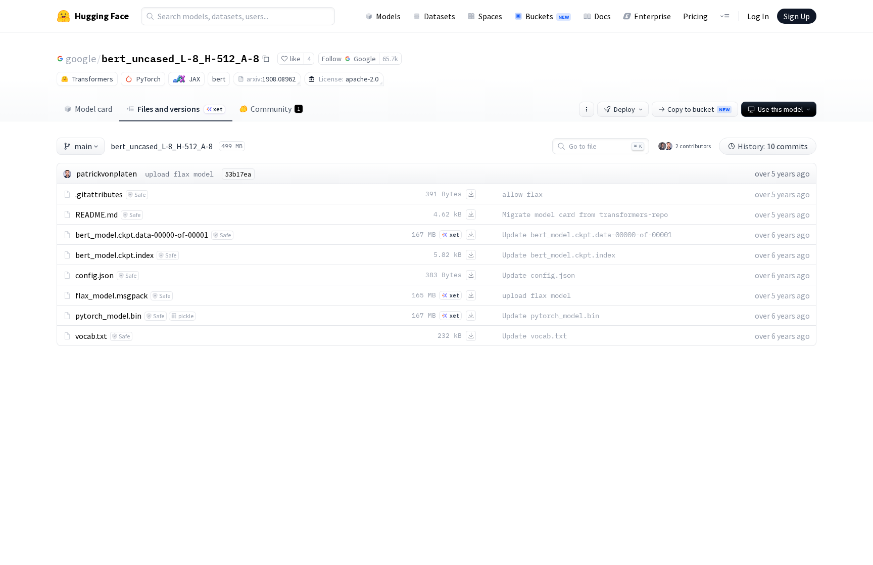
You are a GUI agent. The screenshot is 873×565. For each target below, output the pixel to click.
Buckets (547, 16)
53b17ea (238, 174)
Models (388, 16)
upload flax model (179, 174)
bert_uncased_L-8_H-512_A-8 (180, 58)
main (83, 146)
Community (275, 109)
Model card (93, 109)
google (81, 58)
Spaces (490, 16)
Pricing (695, 16)
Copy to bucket (698, 109)
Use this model (780, 109)
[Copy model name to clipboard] (265, 58)
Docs (602, 16)
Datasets (439, 16)
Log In (758, 16)
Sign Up (797, 16)
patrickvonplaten (106, 173)
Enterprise (652, 16)
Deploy (624, 109)
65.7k (390, 58)
